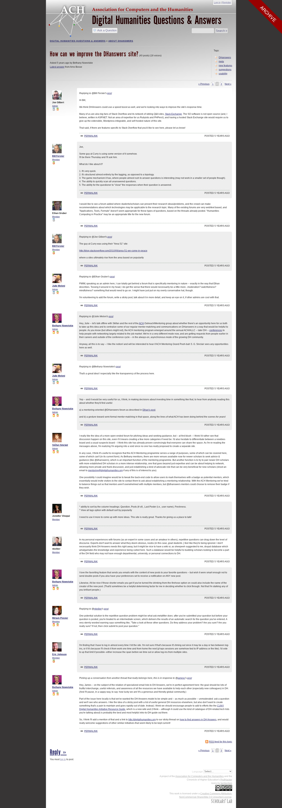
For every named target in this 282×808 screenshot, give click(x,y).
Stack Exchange (173, 114)
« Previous (203, 84)
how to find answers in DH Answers (198, 719)
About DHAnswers (120, 41)
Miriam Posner (60, 618)
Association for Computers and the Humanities (199, 776)
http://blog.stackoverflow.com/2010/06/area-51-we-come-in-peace (113, 250)
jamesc (181, 678)
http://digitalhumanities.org (142, 719)
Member (56, 159)
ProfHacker (226, 779)
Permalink (91, 136)
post (109, 93)
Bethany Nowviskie (62, 325)
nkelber (98, 608)
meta (221, 61)
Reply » (58, 752)
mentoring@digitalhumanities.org (105, 470)
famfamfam (226, 783)
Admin (55, 106)
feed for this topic (220, 741)
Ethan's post (149, 410)
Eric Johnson (59, 654)
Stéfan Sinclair (60, 445)
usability (223, 73)
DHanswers (225, 57)
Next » (228, 84)
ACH (122, 8)
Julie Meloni (58, 286)
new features (225, 65)
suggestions (225, 69)
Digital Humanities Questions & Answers (156, 20)
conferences (215, 330)
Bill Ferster (58, 156)
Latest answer (57, 67)
